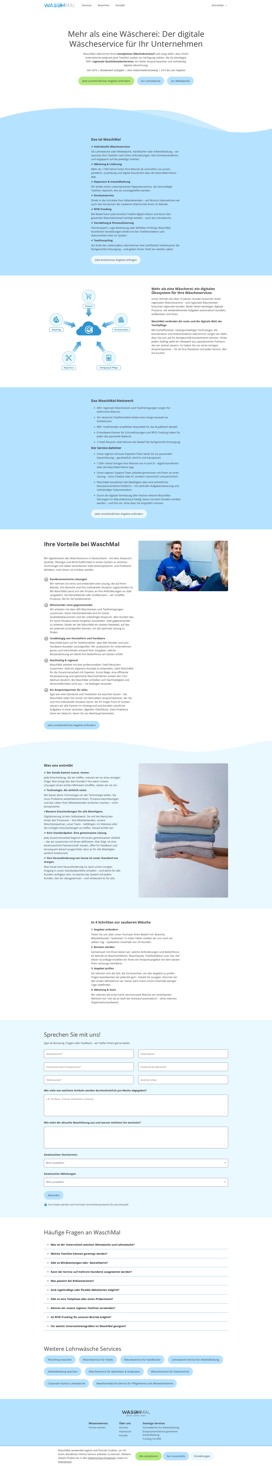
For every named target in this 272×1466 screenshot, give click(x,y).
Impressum (65, 1461)
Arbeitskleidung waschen (62, 1371)
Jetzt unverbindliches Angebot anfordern (106, 81)
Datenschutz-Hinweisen (102, 1458)
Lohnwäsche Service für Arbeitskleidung (195, 1359)
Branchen (103, 5)
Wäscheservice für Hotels (98, 1359)
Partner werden (97, 1427)
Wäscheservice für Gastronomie (170, 1371)
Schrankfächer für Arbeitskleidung (161, 1427)
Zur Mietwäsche (180, 81)
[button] (136, 1244)
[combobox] (183, 1066)
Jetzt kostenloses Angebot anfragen (116, 260)
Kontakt (120, 5)
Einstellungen (202, 1456)
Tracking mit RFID (152, 1438)
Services (87, 5)
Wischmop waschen (60, 1359)
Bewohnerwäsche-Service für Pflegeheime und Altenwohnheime (134, 1383)
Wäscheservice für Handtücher (142, 1359)
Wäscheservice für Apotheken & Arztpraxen (114, 1371)
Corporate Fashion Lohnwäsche (66, 1383)
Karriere (123, 1427)
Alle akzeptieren (148, 1456)
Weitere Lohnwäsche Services (82, 1349)
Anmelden (218, 5)
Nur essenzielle (176, 1456)
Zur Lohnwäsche (150, 81)
